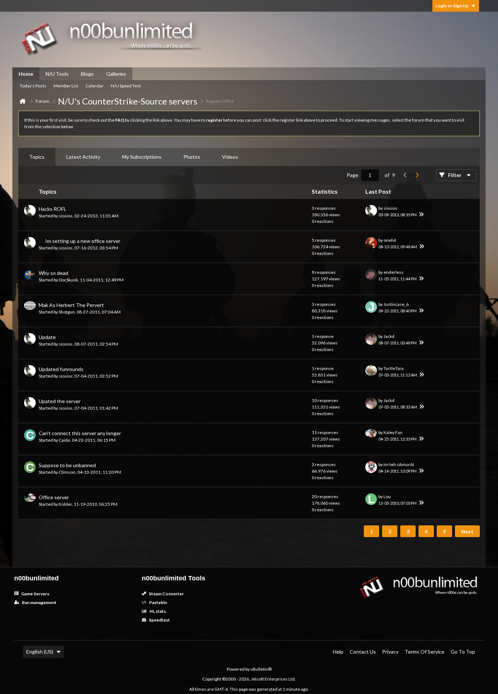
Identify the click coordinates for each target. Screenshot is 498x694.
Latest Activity (83, 157)
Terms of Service (424, 651)
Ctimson (67, 472)
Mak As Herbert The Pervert (71, 305)
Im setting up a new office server (82, 241)
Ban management (39, 602)
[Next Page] (417, 175)
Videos (230, 157)
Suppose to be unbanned (67, 465)
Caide (64, 440)
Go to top (463, 651)
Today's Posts (33, 85)
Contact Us (363, 651)
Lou (387, 496)
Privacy (390, 651)
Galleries (116, 74)
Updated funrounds (61, 369)
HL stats (157, 611)
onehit (390, 240)
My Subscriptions (142, 157)
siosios (66, 215)
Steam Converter (166, 593)
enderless (394, 272)
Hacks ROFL (52, 209)
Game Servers (34, 593)
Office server (54, 497)
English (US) (39, 651)
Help (338, 651)
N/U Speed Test (126, 85)
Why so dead (53, 273)
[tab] (36, 157)
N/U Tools (57, 74)
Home (26, 74)
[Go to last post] (421, 215)
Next (467, 531)
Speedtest (159, 620)
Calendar (95, 85)
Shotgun (67, 312)
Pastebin (157, 602)
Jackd (389, 336)
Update (47, 337)
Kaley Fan (393, 432)
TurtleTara (394, 368)
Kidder (65, 504)
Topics (36, 157)
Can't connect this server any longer (80, 433)
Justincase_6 (396, 304)
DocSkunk (68, 280)
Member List (66, 85)
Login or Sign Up (452, 5)
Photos (191, 157)
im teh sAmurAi (399, 464)
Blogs (87, 74)
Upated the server (60, 401)
